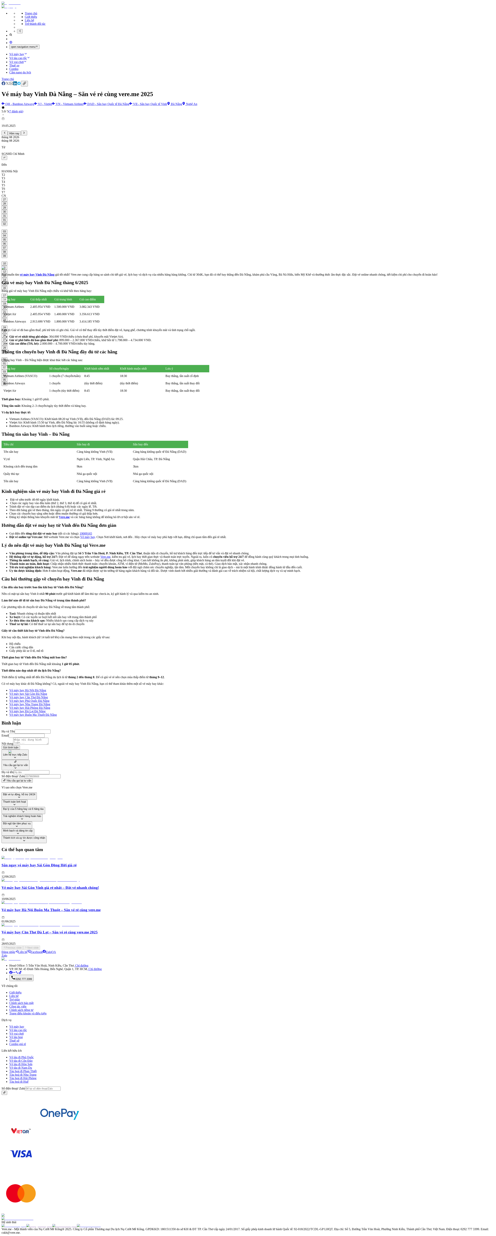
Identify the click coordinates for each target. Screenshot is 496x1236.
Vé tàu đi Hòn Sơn (20, 1064)
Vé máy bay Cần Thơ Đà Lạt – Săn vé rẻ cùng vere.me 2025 (50, 932)
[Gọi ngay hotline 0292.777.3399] (17, 973)
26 (4, 335)
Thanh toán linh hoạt (14, 801)
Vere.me (105, 556)
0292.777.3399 (24, 979)
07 (4, 247)
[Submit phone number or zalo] (4, 1093)
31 (4, 215)
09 (4, 255)
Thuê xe (14, 65)
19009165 (86, 533)
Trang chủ (31, 13)
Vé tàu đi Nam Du (20, 1067)
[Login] (10, 42)
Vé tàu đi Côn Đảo (21, 1060)
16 (4, 287)
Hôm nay (14, 133)
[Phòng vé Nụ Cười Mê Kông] (20, 973)
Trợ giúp (14, 999)
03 (4, 231)
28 (4, 203)
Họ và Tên (8, 731)
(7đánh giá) (16, 111)
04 (4, 235)
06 (4, 243)
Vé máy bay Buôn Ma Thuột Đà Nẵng (33, 714)
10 (4, 263)
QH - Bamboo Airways (19, 104)
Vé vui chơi (16, 62)
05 (4, 239)
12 (4, 271)
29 (4, 207)
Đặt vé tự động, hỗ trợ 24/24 (19, 794)
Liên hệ (29, 20)
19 (4, 303)
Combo (13, 69)
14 (4, 279)
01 (4, 219)
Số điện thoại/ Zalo (13, 776)
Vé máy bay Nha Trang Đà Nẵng (29, 704)
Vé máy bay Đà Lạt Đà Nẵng (27, 711)
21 (4, 311)
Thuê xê (14, 1040)
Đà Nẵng (176, 104)
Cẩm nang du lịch (20, 72)
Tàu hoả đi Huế (18, 1081)
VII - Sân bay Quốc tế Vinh (150, 104)
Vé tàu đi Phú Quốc (21, 1057)
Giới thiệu (31, 16)
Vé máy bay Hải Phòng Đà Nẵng (29, 707)
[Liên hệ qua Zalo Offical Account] (14, 973)
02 (4, 224)
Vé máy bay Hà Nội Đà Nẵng (27, 690)
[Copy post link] (24, 83)
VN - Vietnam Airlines (70, 104)
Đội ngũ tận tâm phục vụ (17, 823)
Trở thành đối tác (35, 23)
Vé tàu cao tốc (18, 58)
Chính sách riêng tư (21, 1010)
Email (5, 735)
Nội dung (7, 743)
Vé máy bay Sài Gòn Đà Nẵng (28, 693)
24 (4, 327)
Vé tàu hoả (16, 1037)
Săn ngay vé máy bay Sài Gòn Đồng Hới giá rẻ (39, 865)
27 (4, 199)
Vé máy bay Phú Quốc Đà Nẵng (29, 700)
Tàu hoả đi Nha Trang (22, 1074)
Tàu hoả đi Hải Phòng (22, 1078)
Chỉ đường (81, 965)
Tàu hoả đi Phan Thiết (23, 1071)
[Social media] (20, 31)
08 (4, 251)
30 (4, 211)
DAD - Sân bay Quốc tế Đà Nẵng (108, 104)
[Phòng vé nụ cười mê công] (10, 973)
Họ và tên (8, 772)
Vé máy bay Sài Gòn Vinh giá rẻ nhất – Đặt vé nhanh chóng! (50, 888)
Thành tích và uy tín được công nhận (24, 837)
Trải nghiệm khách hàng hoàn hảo (22, 816)
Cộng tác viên (17, 1006)
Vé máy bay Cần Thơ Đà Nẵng (28, 697)
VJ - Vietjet (45, 104)
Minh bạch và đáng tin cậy (18, 830)
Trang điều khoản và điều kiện (27, 1013)
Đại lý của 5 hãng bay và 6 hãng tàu (23, 808)
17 (4, 295)
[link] (3, 84)
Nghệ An (191, 104)
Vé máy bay (16, 54)
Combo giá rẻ (17, 1044)
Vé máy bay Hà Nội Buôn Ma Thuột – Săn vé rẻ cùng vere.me (51, 910)
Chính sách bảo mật (21, 1003)
